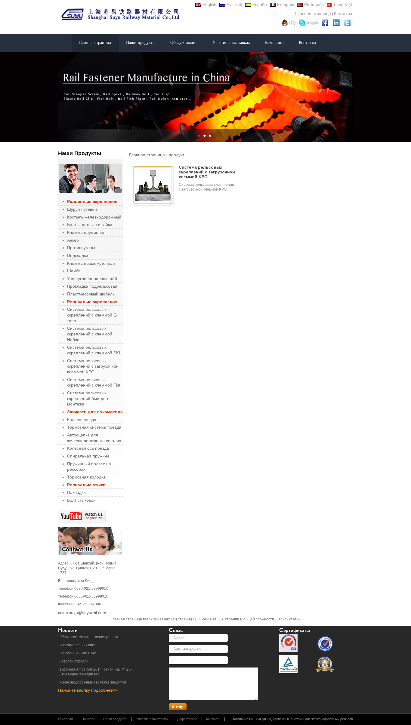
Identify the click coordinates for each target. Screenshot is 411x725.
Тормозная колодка (86, 477)
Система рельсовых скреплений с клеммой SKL (94, 350)
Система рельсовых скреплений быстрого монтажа (88, 398)
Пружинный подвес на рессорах (89, 466)
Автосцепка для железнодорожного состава (94, 438)
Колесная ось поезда (88, 448)
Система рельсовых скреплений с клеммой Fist (93, 382)
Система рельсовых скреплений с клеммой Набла (89, 334)
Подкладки (77, 255)
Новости (88, 719)
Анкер (73, 240)
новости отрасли (74, 661)
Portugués (314, 4)
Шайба (74, 270)
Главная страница (313, 13)
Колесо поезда (81, 419)
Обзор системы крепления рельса (89, 637)
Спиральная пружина (88, 456)
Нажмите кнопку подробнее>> (88, 690)
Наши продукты (140, 42)
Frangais (285, 4)
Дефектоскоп (187, 719)
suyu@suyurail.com (87, 612)
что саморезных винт (78, 645)
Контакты (343, 13)
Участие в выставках (231, 42)
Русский (234, 4)
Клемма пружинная (86, 232)
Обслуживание (183, 42)
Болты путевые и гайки (89, 224)
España (259, 4)
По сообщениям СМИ (78, 653)
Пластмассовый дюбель (91, 294)
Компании (274, 42)
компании (65, 719)
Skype (313, 22)
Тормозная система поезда (94, 427)
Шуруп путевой (82, 209)
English (209, 4)
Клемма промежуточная (91, 263)
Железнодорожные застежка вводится (93, 682)
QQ (292, 22)
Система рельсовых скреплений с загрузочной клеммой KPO (93, 366)
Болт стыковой (81, 500)
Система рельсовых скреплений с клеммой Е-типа (92, 315)
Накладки (76, 492)
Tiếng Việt (342, 4)
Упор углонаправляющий (92, 278)
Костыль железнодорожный (94, 217)
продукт (176, 154)
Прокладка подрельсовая (92, 286)
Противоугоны (81, 247)
